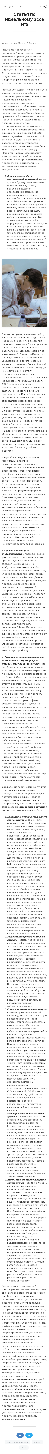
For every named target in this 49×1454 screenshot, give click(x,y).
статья (37, 1442)
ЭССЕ (24, 1448)
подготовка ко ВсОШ (17, 1442)
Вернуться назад (13, 6)
